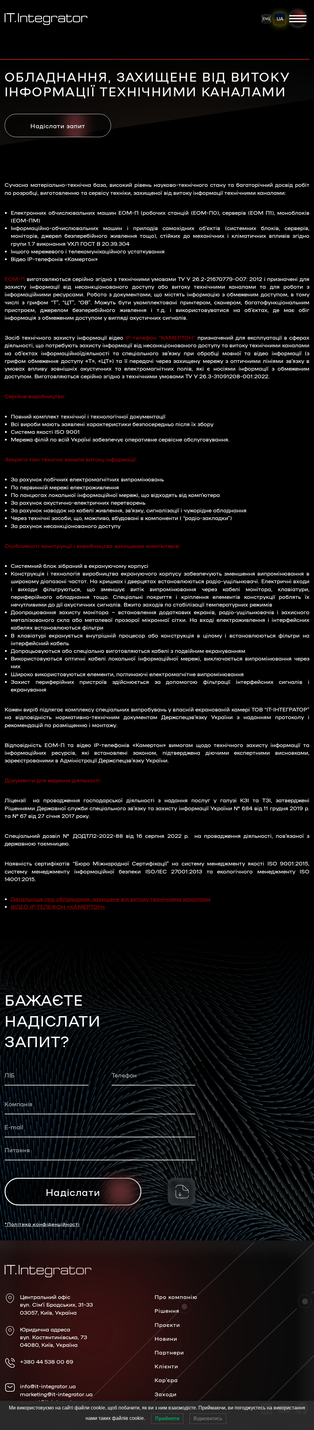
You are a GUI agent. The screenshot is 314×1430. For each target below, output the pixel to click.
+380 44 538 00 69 (46, 1361)
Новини (166, 1338)
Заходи (166, 1393)
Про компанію (176, 1296)
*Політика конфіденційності (42, 1224)
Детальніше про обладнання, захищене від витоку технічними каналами (110, 898)
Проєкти (167, 1324)
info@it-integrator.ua (48, 1385)
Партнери (169, 1352)
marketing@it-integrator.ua (56, 1393)
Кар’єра (166, 1379)
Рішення (167, 1310)
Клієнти (166, 1366)
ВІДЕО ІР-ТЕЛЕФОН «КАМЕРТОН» (58, 906)
